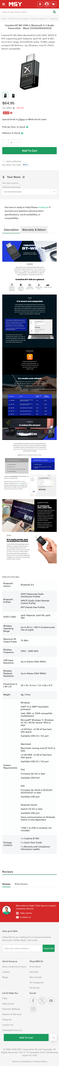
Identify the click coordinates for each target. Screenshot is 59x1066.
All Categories (36, 982)
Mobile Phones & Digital (19, 18)
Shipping (6, 1019)
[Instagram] (33, 1012)
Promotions (35, 966)
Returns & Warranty (11, 1014)
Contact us (25, 917)
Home (4, 18)
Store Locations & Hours (14, 966)
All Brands (34, 987)
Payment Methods (11, 1009)
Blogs (5, 977)
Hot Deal (33, 972)
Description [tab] (11, 229)
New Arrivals (35, 977)
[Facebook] (33, 1003)
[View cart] (53, 4)
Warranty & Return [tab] (34, 229)
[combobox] (29, 12)
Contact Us (7, 1024)
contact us (43, 207)
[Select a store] (40, 4)
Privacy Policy (40, 1061)
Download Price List (12, 1030)
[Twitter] (42, 1003)
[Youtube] (51, 1003)
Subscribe (49, 948)
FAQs (4, 998)
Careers (6, 972)
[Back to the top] (53, 1037)
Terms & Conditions (22, 1061)
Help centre (26, 913)
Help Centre (8, 1003)
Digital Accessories (39, 18)
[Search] (54, 12)
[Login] (46, 4)
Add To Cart (29, 150)
